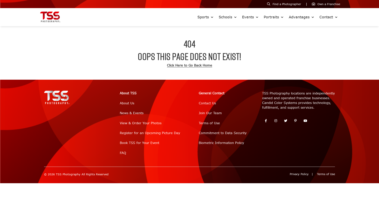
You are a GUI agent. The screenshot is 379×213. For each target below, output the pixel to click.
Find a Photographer (287, 4)
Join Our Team (210, 113)
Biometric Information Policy (221, 143)
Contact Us (207, 103)
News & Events (132, 113)
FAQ (123, 153)
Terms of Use (209, 123)
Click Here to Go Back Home (189, 65)
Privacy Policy (299, 174)
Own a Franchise (328, 4)
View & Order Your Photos (140, 123)
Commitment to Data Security (223, 133)
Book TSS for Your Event (139, 143)
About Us (127, 103)
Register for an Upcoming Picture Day (150, 133)
